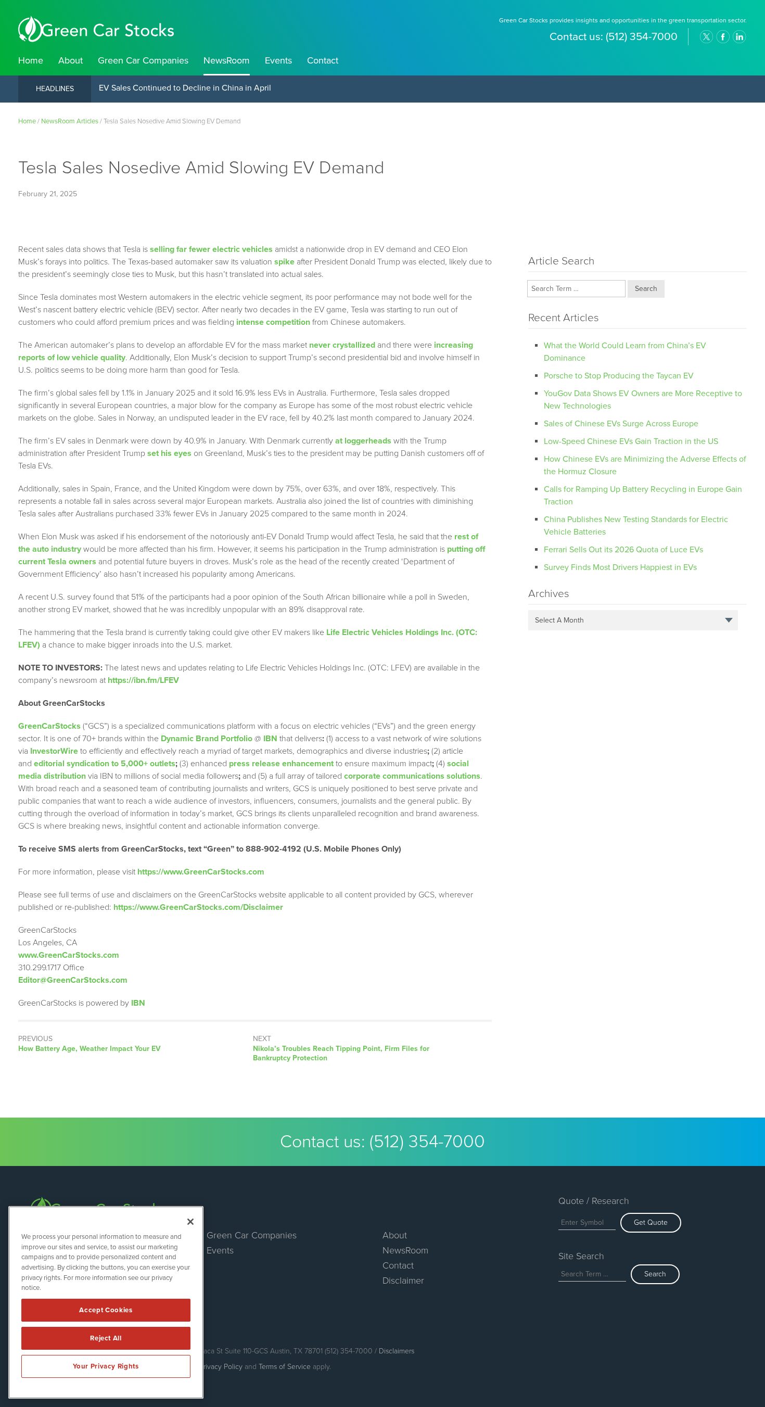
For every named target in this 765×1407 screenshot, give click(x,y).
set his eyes (169, 453)
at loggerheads (363, 441)
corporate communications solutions (412, 776)
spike (284, 262)
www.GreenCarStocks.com (68, 955)
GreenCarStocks (49, 726)
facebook (723, 37)
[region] (105, 1302)
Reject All (106, 1338)
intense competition (273, 322)
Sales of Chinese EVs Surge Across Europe (621, 424)
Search (655, 1274)
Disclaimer (403, 1280)
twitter (706, 37)
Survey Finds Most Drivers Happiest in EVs (620, 567)
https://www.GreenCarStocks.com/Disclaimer (198, 907)
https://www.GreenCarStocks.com (200, 872)
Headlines (55, 88)
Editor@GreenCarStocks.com (73, 980)
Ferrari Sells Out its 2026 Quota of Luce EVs (623, 549)
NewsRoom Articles (69, 121)
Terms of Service (285, 1366)
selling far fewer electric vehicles (211, 249)
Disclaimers (396, 1351)
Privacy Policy (221, 1366)
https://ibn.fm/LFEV (143, 680)
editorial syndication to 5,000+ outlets (104, 763)
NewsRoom (226, 60)
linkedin (739, 37)
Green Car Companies (143, 60)
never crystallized (342, 345)
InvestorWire (54, 751)
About (70, 60)
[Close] (190, 1221)
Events (278, 60)
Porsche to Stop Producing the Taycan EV (619, 376)
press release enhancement (281, 763)
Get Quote (651, 1222)
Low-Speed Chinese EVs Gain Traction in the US (631, 441)
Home (30, 60)
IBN (138, 1003)
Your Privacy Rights (105, 1366)
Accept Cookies (105, 1310)
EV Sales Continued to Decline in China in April (185, 89)
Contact (322, 60)
